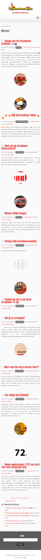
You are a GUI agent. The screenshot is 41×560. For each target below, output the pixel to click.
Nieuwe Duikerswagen (15, 213)
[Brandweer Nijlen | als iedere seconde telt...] (20, 6)
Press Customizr (31, 555)
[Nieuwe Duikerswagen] (20, 202)
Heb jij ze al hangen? (15, 318)
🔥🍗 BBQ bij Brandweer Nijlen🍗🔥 (20, 117)
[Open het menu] (37, 17)
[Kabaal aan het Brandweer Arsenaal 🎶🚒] (20, 79)
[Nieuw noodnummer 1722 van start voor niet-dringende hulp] (20, 453)
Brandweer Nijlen (14, 555)
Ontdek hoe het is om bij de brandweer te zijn (16, 301)
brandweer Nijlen (9, 124)
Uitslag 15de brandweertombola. (21, 241)
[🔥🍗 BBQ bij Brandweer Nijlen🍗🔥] (20, 103)
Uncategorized (19, 152)
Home (3, 26)
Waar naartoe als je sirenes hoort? (21, 367)
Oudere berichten (9, 501)
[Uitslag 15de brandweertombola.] (20, 263)
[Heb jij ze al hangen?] (20, 349)
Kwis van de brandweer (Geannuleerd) (14, 147)
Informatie (24, 121)
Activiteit (18, 47)
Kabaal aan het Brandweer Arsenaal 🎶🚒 (16, 42)
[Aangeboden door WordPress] (25, 557)
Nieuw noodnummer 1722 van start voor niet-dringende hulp (20, 466)
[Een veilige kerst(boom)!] (20, 428)
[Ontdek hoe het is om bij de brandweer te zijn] (20, 288)
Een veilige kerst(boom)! (17, 395)
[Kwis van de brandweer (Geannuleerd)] (20, 177)
